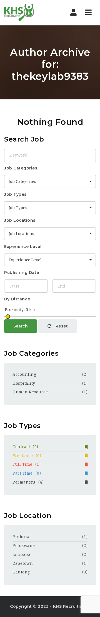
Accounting (24, 374)
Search (20, 326)
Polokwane (23, 545)
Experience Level (22, 246)
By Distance (17, 299)
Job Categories (20, 168)
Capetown (22, 563)
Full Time (26, 464)
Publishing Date (21, 272)
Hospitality (23, 383)
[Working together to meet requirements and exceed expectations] (27, 12)
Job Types (15, 194)
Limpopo (21, 554)
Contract (25, 446)
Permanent (28, 482)
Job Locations (20, 220)
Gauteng (21, 572)
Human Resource (30, 392)
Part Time (26, 473)
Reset (61, 326)
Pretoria (20, 536)
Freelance (26, 455)
